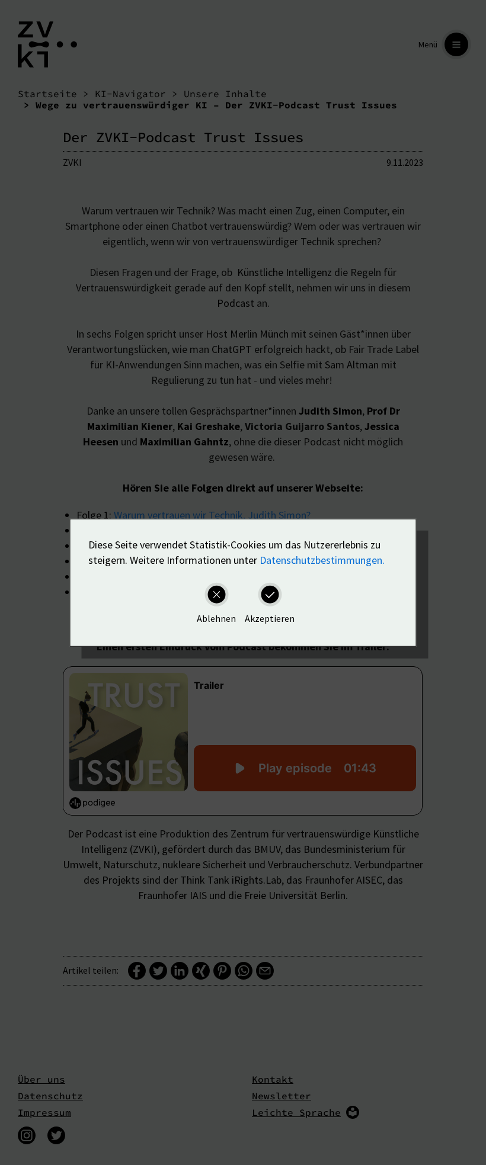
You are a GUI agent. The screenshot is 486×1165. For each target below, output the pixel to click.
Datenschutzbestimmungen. (322, 559)
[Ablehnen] (216, 594)
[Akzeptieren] (270, 594)
